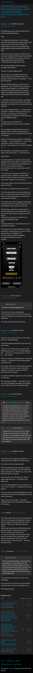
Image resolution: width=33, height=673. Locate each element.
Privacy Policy (17, 664)
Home (3, 660)
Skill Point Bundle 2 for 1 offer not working (15, 402)
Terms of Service (6, 664)
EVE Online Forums (7, 2)
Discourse (11, 668)
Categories (9, 660)
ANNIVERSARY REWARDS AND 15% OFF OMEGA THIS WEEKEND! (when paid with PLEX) (9, 629)
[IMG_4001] (11, 265)
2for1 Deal (9, 428)
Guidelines (17, 660)
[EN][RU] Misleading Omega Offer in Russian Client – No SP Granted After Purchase (15, 9)
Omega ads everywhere (8, 649)
